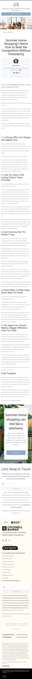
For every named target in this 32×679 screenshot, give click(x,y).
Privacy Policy (16, 629)
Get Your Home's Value (8, 567)
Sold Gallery (5, 578)
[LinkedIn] (6, 540)
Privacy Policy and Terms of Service (14, 610)
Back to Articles (8, 32)
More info (9, 672)
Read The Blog (6, 569)
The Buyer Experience (8, 561)
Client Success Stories (8, 556)
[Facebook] (3, 540)
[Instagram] (9, 540)
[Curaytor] (10, 549)
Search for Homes (7, 558)
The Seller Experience (8, 564)
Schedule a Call (6, 572)
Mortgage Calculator (7, 575)
